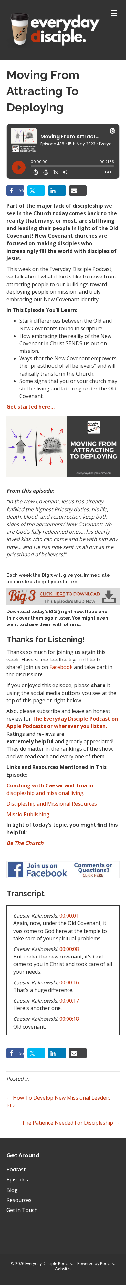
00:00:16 (69, 982)
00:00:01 (69, 915)
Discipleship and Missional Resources (51, 803)
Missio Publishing (27, 814)
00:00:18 (69, 1018)
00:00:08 (69, 949)
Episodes (17, 1179)
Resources (19, 1200)
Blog (12, 1189)
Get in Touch (21, 1210)
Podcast (16, 1169)
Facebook (61, 667)
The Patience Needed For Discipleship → (71, 1122)
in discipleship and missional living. (49, 789)
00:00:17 (69, 1000)
